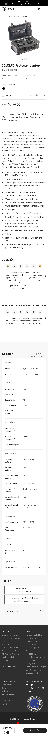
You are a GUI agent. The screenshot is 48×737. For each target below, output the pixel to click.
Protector (16, 16)
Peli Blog (6, 704)
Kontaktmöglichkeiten (35, 635)
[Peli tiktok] (38, 688)
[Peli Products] (27, 688)
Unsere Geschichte (10, 635)
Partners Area (32, 644)
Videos (5, 691)
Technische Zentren (10, 651)
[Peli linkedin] (32, 685)
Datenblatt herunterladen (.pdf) (38, 355)
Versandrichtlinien (34, 673)
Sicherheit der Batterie (35, 657)
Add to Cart (35, 730)
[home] (8, 9)
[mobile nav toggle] (44, 8)
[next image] (39, 39)
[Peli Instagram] (32, 688)
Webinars (6, 700)
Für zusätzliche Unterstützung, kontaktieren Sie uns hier (24, 599)
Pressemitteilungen (10, 647)
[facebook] (10, 105)
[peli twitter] (43, 688)
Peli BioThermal (9, 666)
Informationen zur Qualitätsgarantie (24, 590)
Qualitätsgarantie (33, 647)
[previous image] (8, 39)
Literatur (5, 697)
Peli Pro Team (8, 694)
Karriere (5, 644)
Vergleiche (10, 95)
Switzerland (25, 723)
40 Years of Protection (11, 654)
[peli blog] (30, 692)
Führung (5, 660)
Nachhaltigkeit (8, 657)
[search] (39, 10)
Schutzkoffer (6, 16)
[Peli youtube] (27, 685)
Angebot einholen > (38, 95)
